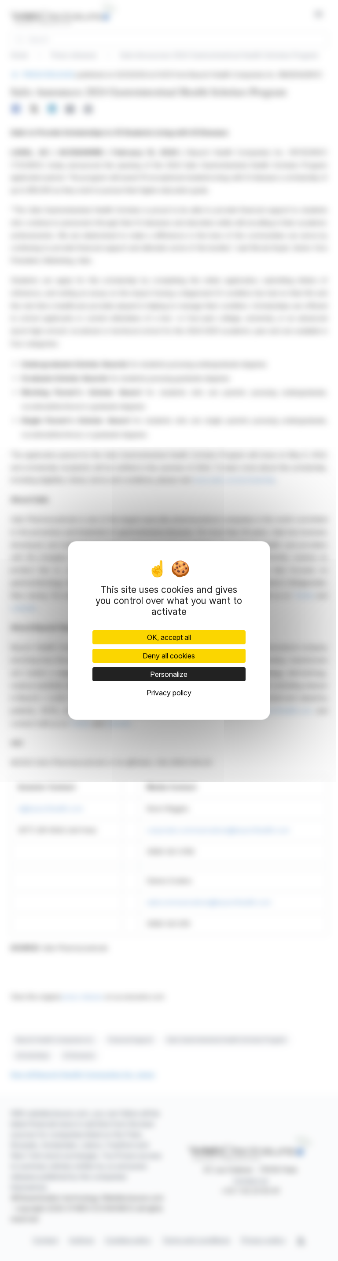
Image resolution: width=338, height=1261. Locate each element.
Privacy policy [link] (169, 692)
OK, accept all (169, 637)
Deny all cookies (169, 655)
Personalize (168, 674)
